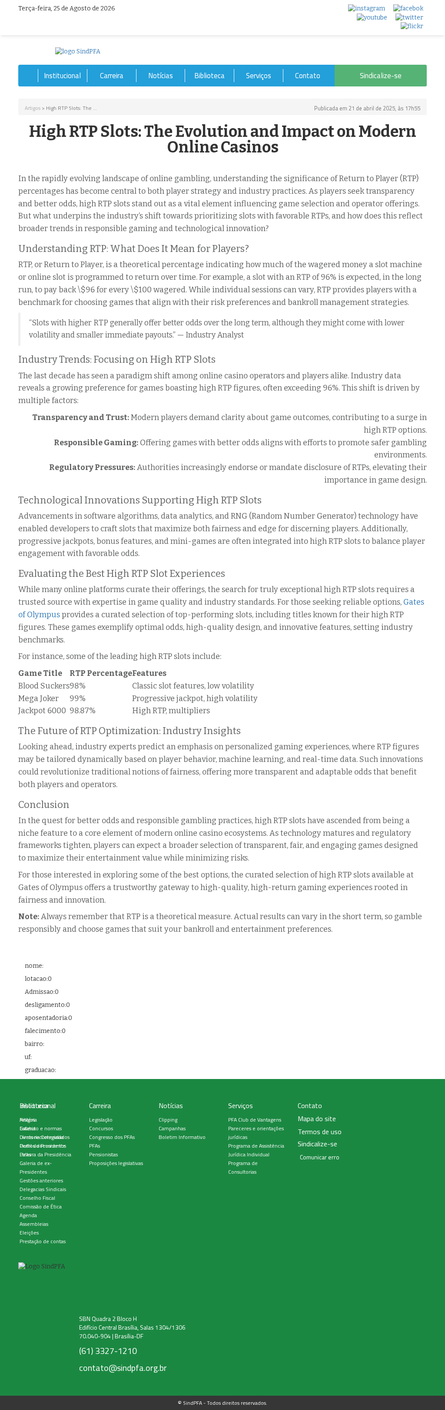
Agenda (28, 1215)
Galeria (28, 1128)
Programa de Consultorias (243, 1167)
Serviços (258, 75)
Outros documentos (43, 1146)
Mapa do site (317, 1119)
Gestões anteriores (41, 1180)
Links (25, 1154)
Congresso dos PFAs (112, 1137)
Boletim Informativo (182, 1137)
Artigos (32, 108)
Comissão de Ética (41, 1206)
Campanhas (172, 1128)
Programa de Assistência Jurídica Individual (256, 1150)
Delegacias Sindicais (43, 1189)
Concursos (101, 1128)
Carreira (111, 75)
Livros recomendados (45, 1137)
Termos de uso (320, 1132)
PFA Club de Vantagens (254, 1119)
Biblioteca (209, 75)
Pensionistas (103, 1154)
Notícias (160, 75)
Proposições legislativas (116, 1163)
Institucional (62, 75)
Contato (307, 75)
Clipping (168, 1119)
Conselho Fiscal (37, 1198)
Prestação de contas (43, 1241)
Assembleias (34, 1224)
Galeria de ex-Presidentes (36, 1167)
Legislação (101, 1119)
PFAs (94, 1146)
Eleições (29, 1232)
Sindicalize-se (381, 75)
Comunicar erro (319, 1157)
